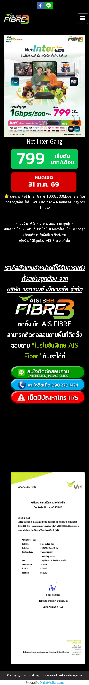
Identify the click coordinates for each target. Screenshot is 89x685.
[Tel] (48, 385)
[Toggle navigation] (83, 18)
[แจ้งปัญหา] (48, 398)
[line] (48, 373)
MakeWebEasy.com (52, 682)
